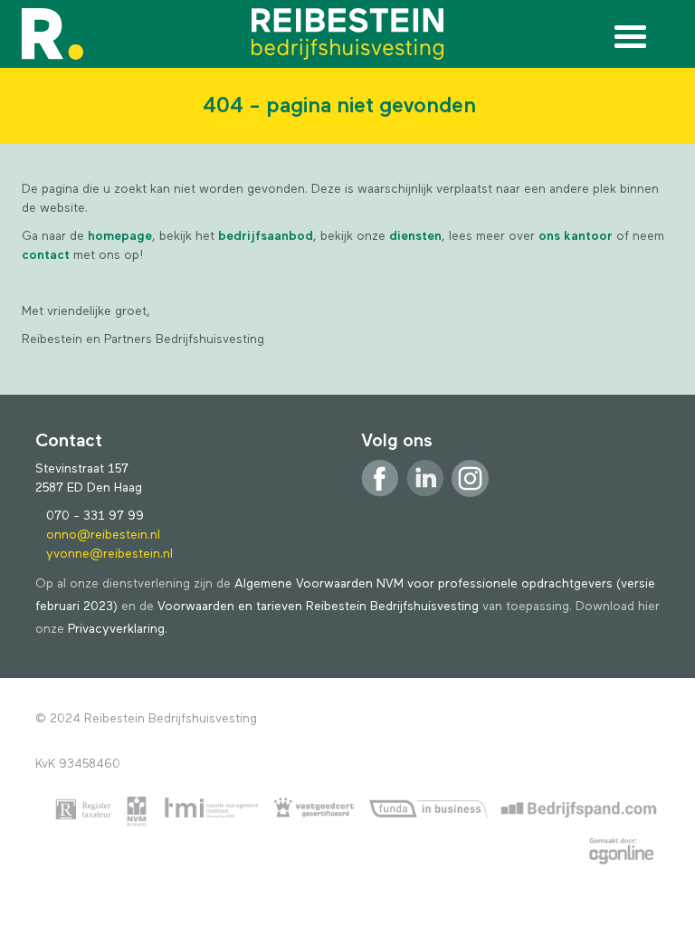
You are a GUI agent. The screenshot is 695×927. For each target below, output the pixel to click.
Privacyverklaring (116, 629)
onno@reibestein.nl (103, 535)
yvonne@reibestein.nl (109, 554)
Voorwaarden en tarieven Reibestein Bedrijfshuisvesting (318, 606)
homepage (120, 236)
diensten (415, 236)
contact (47, 255)
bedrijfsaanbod (265, 236)
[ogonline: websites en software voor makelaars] (622, 853)
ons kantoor (575, 236)
